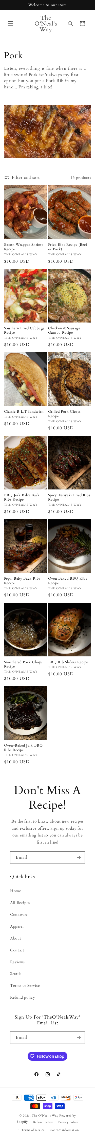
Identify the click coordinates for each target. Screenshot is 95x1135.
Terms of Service (25, 985)
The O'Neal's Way (45, 1116)
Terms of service (33, 1130)
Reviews (17, 962)
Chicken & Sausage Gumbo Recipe (64, 330)
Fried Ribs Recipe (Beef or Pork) (67, 246)
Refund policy (22, 997)
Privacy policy (68, 1122)
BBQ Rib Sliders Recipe (68, 662)
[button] (10, 23)
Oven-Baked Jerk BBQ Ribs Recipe (23, 747)
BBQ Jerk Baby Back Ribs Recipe (22, 497)
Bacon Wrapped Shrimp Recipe (24, 246)
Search (16, 973)
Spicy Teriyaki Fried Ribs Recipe (69, 497)
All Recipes (20, 902)
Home (15, 890)
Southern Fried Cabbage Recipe (24, 330)
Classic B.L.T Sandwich (24, 411)
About (15, 938)
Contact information (64, 1130)
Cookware (19, 914)
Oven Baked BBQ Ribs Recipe (67, 580)
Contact (17, 950)
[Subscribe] (79, 857)
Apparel (17, 926)
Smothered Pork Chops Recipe (23, 664)
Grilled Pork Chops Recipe (64, 413)
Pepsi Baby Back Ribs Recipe (22, 580)
